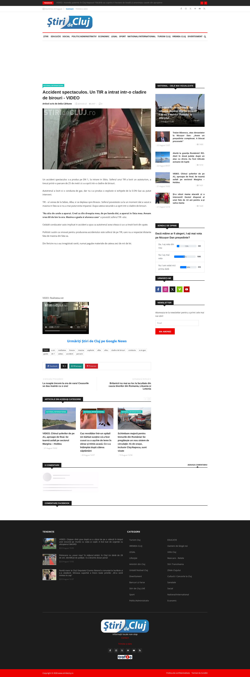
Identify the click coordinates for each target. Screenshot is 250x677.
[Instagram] (186, 8)
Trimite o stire (82, 9)
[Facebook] (181, 8)
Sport (122, 36)
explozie (90, 350)
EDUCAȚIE (56, 36)
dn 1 (53, 354)
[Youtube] (200, 8)
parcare (79, 354)
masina (81, 350)
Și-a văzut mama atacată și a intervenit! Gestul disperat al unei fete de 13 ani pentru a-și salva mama (189, 198)
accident (69, 354)
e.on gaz (142, 350)
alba (99, 350)
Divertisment (195, 36)
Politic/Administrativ (84, 36)
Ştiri (45, 36)
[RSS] (204, 8)
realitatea (62, 350)
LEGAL (114, 36)
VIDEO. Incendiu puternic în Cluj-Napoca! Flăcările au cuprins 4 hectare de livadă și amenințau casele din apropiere (109, 2)
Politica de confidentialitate (178, 673)
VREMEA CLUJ (179, 36)
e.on (53, 350)
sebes (60, 354)
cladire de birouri (118, 350)
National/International (141, 36)
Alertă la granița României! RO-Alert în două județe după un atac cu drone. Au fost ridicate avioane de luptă (189, 157)
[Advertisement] (97, 273)
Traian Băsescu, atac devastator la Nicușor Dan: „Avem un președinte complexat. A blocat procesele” (189, 136)
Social (66, 36)
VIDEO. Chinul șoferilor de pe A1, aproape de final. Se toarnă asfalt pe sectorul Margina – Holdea (189, 178)
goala (46, 354)
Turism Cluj (164, 36)
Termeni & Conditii (199, 673)
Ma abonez (165, 331)
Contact (69, 9)
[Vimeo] (195, 8)
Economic (103, 36)
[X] (191, 8)
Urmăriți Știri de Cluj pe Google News (97, 341)
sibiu (106, 350)
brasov (72, 350)
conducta (132, 350)
